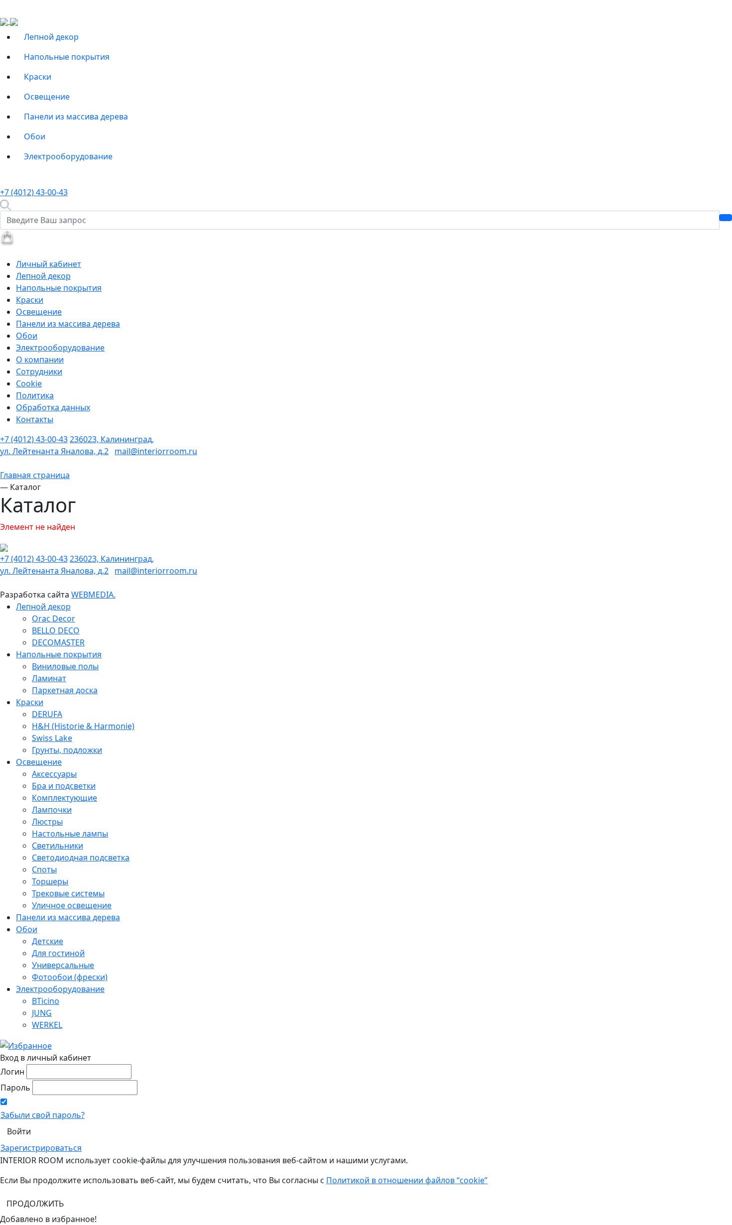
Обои (34, 136)
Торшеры (50, 881)
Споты (44, 869)
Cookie (29, 383)
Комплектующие (64, 797)
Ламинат (49, 678)
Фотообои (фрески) (70, 977)
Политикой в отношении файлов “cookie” (407, 1180)
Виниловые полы (65, 666)
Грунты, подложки (67, 749)
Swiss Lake (52, 738)
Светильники (57, 845)
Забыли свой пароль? (42, 1114)
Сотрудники (39, 371)
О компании (40, 359)
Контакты (34, 419)
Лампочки (52, 809)
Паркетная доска (65, 690)
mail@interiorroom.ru (156, 451)
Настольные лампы (70, 833)
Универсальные (63, 965)
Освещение (47, 96)
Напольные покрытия (67, 56)
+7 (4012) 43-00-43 (34, 192)
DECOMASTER (58, 642)
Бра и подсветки (64, 785)
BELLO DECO (56, 630)
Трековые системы (68, 893)
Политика (35, 395)
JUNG (42, 1012)
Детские (47, 941)
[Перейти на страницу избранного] (26, 1044)
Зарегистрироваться (41, 1147)
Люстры (47, 821)
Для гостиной (58, 953)
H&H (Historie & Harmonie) (83, 726)
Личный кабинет (48, 263)
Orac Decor (53, 618)
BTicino (45, 1000)
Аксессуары (54, 773)
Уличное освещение (72, 905)
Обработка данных (53, 407)
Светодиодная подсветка (80, 857)
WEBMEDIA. (93, 594)
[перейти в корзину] (7, 237)
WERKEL (47, 1024)
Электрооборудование (68, 156)
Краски (37, 76)
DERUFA (47, 714)
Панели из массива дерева (76, 116)
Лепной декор (51, 36)
